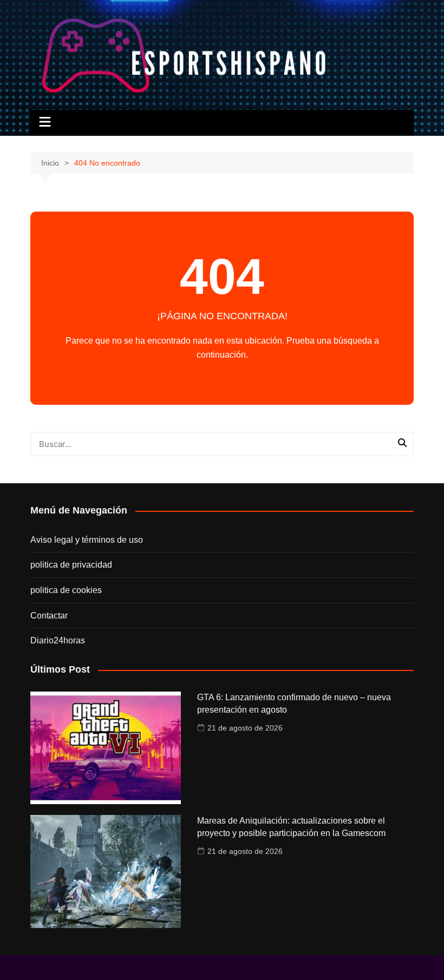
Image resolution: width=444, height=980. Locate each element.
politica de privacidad (71, 564)
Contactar (49, 615)
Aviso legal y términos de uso (86, 539)
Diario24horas (57, 640)
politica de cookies (66, 590)
